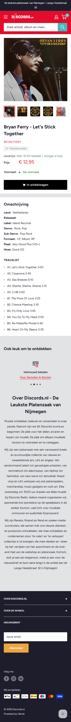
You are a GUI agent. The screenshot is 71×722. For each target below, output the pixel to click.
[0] (64, 17)
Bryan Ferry (12, 142)
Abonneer (16, 648)
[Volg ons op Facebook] (6, 678)
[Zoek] (62, 27)
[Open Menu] (6, 16)
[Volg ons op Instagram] (13, 678)
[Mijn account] (56, 17)
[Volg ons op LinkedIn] (20, 678)
